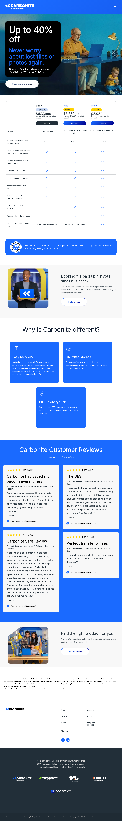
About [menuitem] (64, 710)
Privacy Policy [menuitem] (29, 817)
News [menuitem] (63, 723)
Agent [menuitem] (50, 817)
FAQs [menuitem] (89, 716)
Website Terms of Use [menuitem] (14, 817)
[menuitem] (63, 740)
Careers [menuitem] (90, 710)
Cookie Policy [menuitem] (41, 817)
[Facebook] (63, 740)
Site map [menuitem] (65, 731)
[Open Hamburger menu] (115, 7)
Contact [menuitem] (64, 716)
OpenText (71, 767)
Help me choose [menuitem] (91, 724)
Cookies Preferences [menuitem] (62, 817)
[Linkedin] (68, 740)
